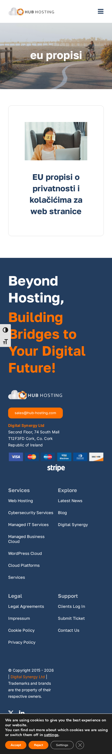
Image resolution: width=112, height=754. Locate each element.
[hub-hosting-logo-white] (35, 392)
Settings (62, 745)
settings (51, 735)
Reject (38, 745)
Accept (16, 745)
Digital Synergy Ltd (28, 676)
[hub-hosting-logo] (31, 9)
